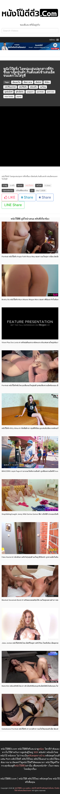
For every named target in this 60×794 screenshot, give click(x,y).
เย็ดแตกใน (16, 82)
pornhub (40, 92)
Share (28, 197)
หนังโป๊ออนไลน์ (10, 87)
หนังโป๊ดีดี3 (20, 765)
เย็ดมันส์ (38, 82)
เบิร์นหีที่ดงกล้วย (22, 190)
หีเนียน (47, 82)
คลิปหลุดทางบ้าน (36, 755)
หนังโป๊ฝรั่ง (23, 87)
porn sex (50, 92)
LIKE (11, 197)
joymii (19, 96)
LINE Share (13, 205)
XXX (36, 752)
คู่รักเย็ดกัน (19, 92)
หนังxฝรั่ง (33, 87)
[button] (52, 40)
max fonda (9, 96)
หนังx (41, 748)
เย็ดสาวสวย (28, 82)
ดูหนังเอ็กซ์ (8, 92)
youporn (30, 92)
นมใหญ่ (43, 87)
